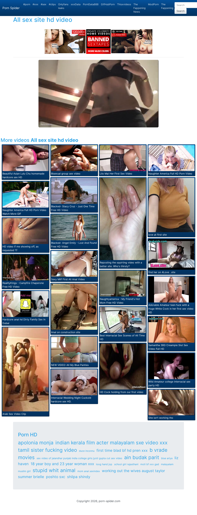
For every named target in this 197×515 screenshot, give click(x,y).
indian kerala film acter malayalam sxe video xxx (111, 443)
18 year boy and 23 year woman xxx (62, 464)
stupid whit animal (54, 470)
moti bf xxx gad (149, 464)
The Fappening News (139, 8)
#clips (52, 4)
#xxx (35, 4)
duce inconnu (86, 450)
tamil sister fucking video (47, 450)
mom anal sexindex (88, 471)
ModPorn (153, 4)
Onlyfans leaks (63, 6)
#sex (43, 4)
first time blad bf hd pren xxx (122, 450)
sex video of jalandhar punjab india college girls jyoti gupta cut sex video (79, 458)
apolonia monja (35, 443)
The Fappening (167, 6)
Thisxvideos (124, 4)
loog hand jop (104, 464)
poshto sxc (55, 477)
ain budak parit (141, 457)
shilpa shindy (78, 477)
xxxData (75, 4)
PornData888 (90, 4)
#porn (26, 4)
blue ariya (167, 458)
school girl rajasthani (126, 464)
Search (181, 10)
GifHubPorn (108, 4)
